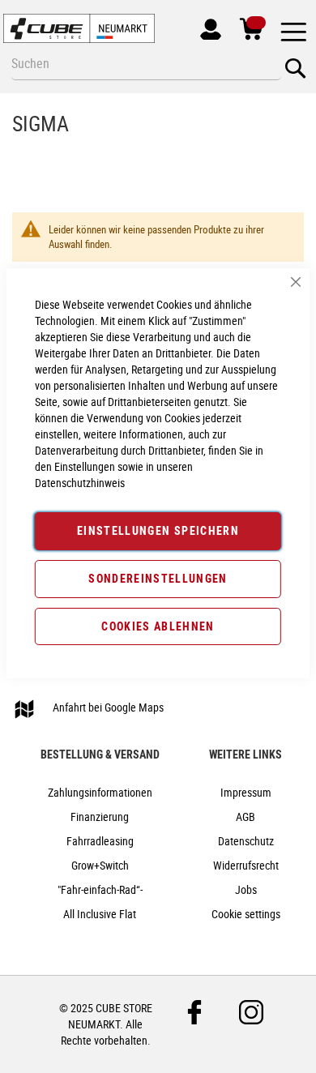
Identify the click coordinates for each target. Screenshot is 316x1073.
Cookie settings (245, 913)
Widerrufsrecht (246, 865)
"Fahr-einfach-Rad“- (100, 889)
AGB (245, 816)
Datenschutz (246, 841)
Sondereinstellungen (158, 578)
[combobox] (146, 63)
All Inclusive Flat (99, 913)
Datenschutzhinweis (80, 482)
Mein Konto (205, 26)
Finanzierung (99, 816)
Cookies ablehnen (158, 626)
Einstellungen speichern (158, 530)
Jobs (246, 889)
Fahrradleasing (100, 841)
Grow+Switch (100, 865)
